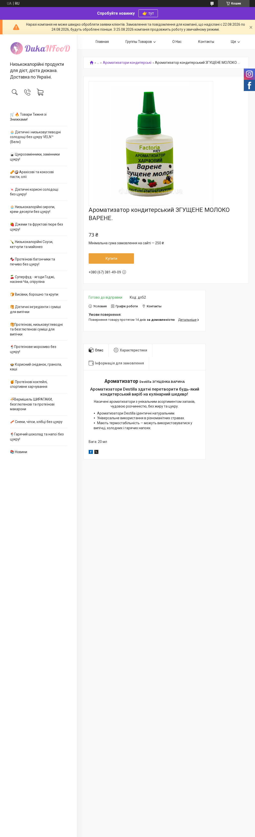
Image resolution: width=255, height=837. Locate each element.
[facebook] (91, 453)
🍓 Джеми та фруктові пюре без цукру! (36, 226)
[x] (96, 453)
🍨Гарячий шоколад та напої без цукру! (37, 436)
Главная (102, 42)
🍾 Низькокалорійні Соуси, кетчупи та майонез (31, 244)
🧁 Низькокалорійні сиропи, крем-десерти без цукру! (32, 209)
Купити (111, 258)
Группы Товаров (139, 42)
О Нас (177, 42)
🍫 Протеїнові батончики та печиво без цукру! (32, 261)
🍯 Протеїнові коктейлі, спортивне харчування (29, 384)
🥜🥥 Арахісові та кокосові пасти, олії (32, 174)
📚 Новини (18, 452)
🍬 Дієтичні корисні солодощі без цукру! (34, 191)
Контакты (206, 42)
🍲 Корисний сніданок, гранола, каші (36, 366)
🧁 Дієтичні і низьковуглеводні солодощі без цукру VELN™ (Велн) (35, 137)
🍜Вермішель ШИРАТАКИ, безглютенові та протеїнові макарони (32, 404)
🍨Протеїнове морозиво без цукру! (33, 349)
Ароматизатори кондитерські (127, 63)
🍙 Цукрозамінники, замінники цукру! (35, 156)
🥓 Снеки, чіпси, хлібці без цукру (36, 422)
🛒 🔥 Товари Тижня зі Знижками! (28, 116)
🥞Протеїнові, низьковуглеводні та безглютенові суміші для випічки (36, 329)
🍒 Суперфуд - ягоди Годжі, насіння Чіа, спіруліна (32, 279)
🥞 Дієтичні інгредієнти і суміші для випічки (35, 309)
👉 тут (148, 13)
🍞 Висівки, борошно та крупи (34, 294)
